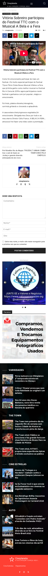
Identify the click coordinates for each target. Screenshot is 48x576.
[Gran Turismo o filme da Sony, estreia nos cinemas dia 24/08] (7, 543)
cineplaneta (9, 30)
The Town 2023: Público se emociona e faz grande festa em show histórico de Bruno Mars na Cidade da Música (30, 439)
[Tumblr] (26, 184)
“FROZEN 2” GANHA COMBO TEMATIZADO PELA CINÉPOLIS (35, 152)
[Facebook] (4, 35)
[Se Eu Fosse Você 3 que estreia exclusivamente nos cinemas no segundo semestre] (7, 487)
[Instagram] (22, 184)
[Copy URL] (36, 35)
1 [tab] (22, 307)
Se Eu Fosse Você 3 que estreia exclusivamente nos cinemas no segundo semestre (30, 486)
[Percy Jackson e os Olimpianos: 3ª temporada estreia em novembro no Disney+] (7, 379)
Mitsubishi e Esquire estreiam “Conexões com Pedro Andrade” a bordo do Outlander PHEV (30, 519)
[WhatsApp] (20, 35)
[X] (10, 35)
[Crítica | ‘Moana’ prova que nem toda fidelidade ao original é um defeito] (7, 391)
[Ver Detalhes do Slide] (24, 283)
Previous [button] (5, 282)
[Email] (26, 35)
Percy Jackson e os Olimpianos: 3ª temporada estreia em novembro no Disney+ (29, 378)
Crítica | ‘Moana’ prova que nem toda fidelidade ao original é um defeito (30, 390)
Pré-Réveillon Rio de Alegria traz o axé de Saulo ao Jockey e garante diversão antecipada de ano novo (12, 154)
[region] (24, 283)
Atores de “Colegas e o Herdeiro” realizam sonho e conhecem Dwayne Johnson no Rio (29, 474)
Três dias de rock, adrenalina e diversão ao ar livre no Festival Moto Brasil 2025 (29, 531)
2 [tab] (25, 307)
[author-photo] (24, 178)
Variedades (15, 14)
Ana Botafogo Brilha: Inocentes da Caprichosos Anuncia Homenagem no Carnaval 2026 (30, 498)
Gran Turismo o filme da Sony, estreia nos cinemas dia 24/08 (29, 542)
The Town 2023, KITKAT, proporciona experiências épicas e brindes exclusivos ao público (30, 451)
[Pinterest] (15, 35)
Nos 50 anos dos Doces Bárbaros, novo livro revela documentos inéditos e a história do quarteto (27, 404)
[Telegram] (31, 35)
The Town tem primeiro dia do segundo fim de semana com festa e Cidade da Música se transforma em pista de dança (29, 425)
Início (4, 10)
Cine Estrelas (12, 10)
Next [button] (43, 282)
